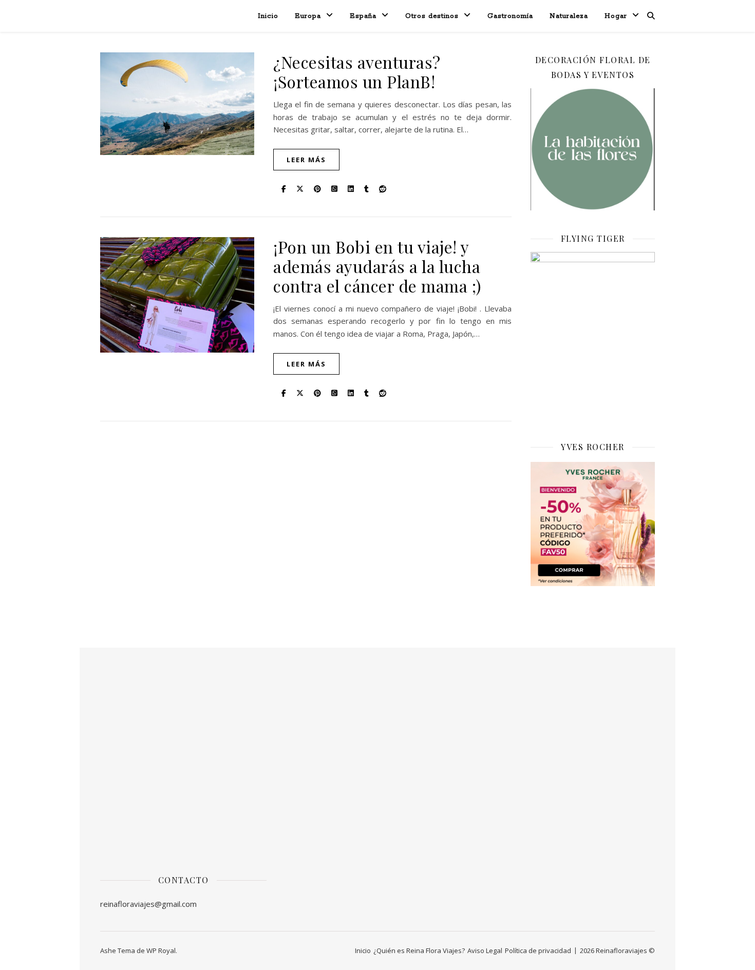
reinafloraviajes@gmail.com (148, 904)
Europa (308, 16)
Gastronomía (510, 16)
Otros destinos (432, 16)
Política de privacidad (538, 950)
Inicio (268, 16)
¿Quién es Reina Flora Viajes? (419, 950)
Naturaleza (569, 16)
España (363, 16)
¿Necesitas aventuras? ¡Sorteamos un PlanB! (357, 71)
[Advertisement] (183, 768)
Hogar (616, 16)
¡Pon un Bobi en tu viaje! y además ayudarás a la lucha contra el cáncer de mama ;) (377, 266)
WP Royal (161, 950)
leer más (306, 159)
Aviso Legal (484, 950)
